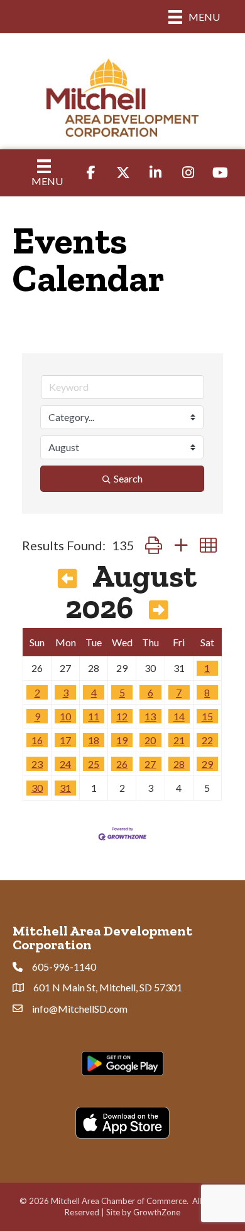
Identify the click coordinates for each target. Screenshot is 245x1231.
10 (65, 716)
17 (65, 740)
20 (150, 740)
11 (93, 716)
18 (93, 740)
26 (122, 764)
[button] (153, 545)
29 (207, 764)
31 (65, 788)
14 (179, 716)
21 (179, 740)
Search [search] (128, 478)
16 (37, 740)
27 (150, 764)
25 (93, 764)
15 (207, 716)
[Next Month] (158, 610)
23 (37, 764)
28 (179, 764)
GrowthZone (156, 1212)
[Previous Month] (67, 579)
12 (122, 716)
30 (37, 788)
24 (65, 764)
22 (207, 740)
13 (150, 716)
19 (122, 740)
